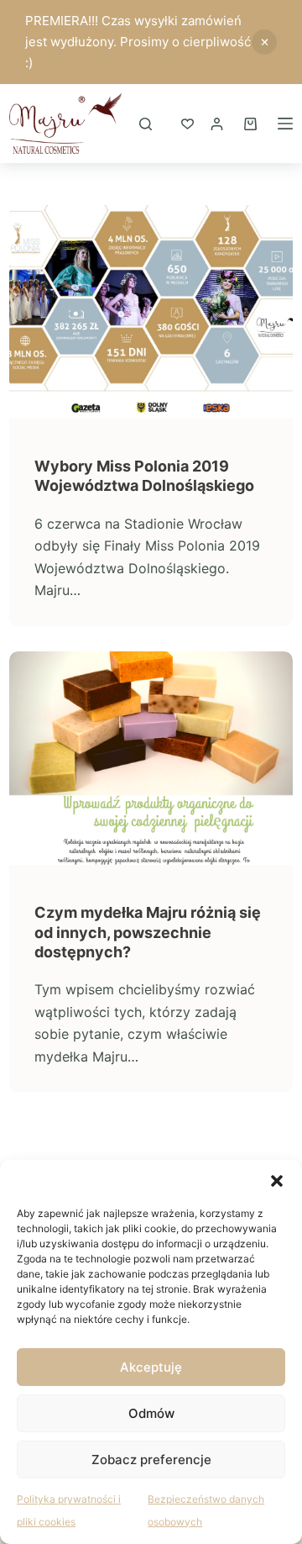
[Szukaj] (145, 124)
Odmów (151, 1413)
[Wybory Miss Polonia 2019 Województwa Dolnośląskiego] (151, 312)
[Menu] (285, 123)
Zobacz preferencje (151, 1460)
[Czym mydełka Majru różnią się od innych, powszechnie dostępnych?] (151, 758)
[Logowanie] (217, 124)
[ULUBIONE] (187, 124)
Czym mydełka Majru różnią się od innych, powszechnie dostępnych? (147, 932)
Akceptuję (151, 1367)
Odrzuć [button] (264, 42)
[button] (276, 1180)
